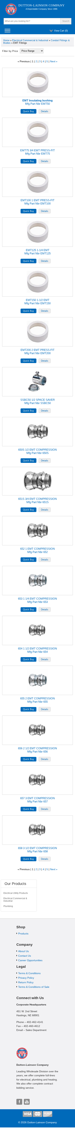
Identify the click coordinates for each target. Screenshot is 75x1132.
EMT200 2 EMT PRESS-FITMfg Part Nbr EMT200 (37, 351)
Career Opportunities (30, 960)
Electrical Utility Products (15, 893)
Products (23, 933)
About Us (23, 951)
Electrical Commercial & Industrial (30, 40)
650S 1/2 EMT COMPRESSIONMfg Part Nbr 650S (37, 451)
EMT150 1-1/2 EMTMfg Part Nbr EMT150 (37, 301)
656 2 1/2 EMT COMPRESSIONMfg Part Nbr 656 (37, 750)
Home (6, 40)
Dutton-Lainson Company (41, 5)
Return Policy (25, 982)
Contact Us (24, 955)
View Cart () (61, 30)
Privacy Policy (26, 977)
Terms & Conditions (29, 973)
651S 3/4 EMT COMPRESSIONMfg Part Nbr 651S (37, 500)
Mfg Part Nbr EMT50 (37, 102)
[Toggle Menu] (7, 30)
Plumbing (8, 906)
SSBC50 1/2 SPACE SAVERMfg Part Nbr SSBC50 (37, 401)
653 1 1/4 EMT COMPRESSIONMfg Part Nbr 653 (37, 600)
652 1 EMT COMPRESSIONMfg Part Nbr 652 (37, 550)
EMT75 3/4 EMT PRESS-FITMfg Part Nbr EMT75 (37, 152)
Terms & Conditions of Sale (33, 986)
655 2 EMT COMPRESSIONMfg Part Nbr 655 (37, 700)
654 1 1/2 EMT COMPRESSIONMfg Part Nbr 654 (37, 650)
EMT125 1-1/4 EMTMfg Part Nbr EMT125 (37, 252)
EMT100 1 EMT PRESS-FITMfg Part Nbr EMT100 (37, 202)
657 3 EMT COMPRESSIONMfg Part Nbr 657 (37, 800)
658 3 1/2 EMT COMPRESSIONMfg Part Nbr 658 (37, 849)
